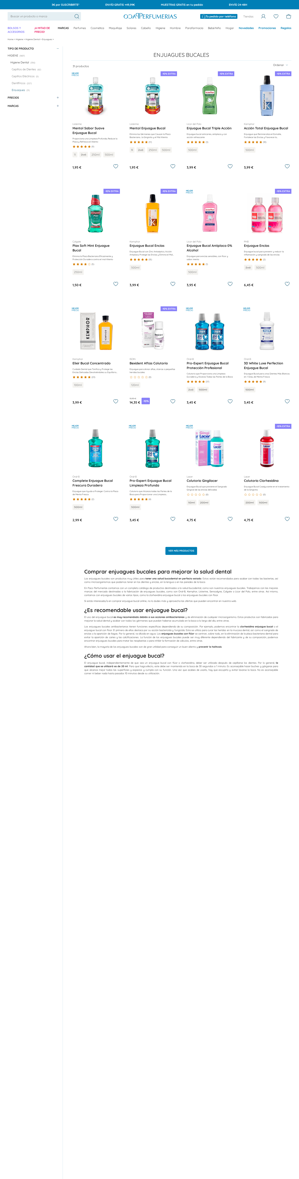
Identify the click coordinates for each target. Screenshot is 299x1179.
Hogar (230, 28)
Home (11, 39)
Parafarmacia (194, 28)
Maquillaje (115, 28)
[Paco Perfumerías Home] (150, 16)
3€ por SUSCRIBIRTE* (65, 4)
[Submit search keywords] (77, 16)
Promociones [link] (267, 28)
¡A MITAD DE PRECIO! (42, 30)
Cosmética (97, 28)
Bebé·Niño (214, 28)
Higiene (160, 28)
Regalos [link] (286, 28)
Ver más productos (181, 550)
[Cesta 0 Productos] (288, 16)
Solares (131, 28)
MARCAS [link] (63, 28)
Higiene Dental (32, 39)
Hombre (175, 28)
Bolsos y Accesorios (16, 30)
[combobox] (44, 16)
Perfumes (80, 28)
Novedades (246, 28)
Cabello (146, 28)
